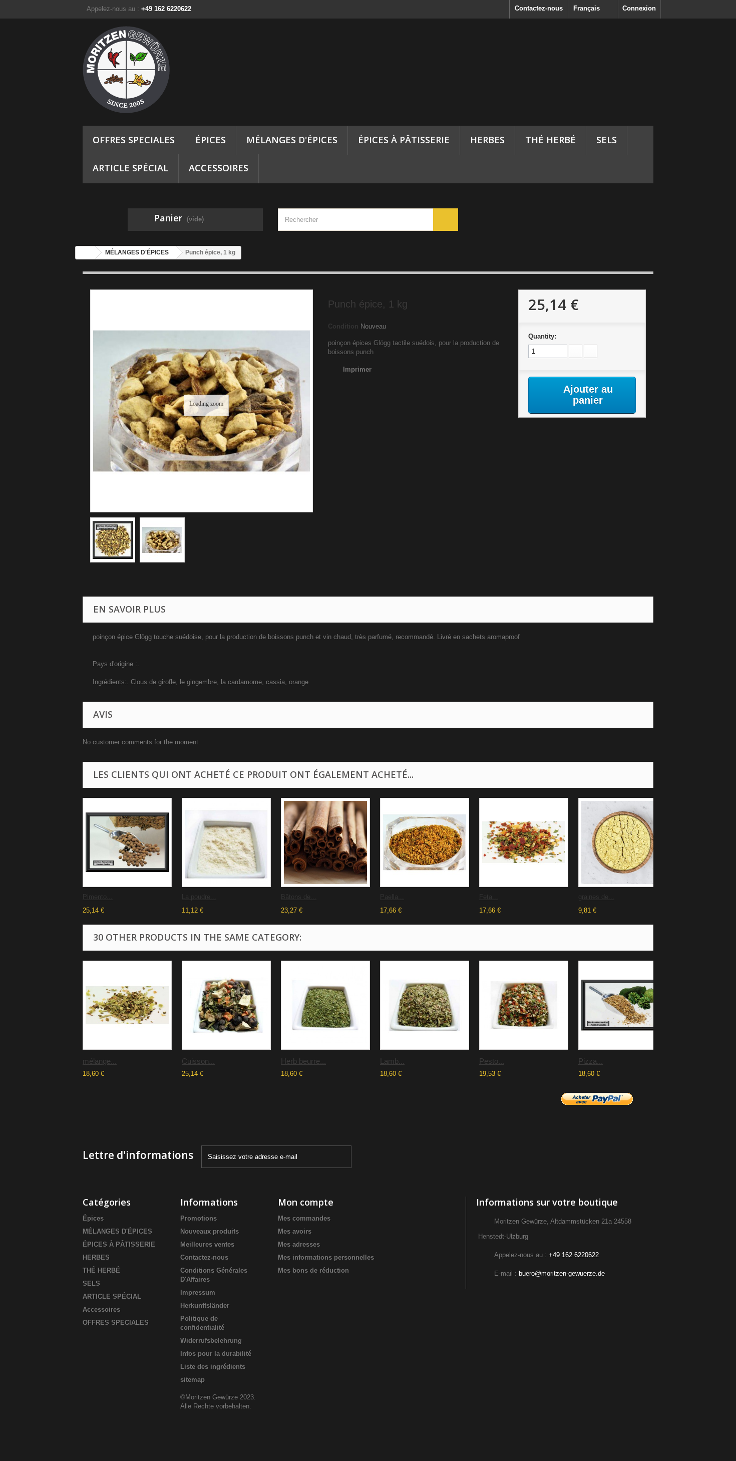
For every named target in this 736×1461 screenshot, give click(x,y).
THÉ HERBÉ (550, 140)
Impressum (197, 1292)
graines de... (596, 897)
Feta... (488, 897)
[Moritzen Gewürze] (173, 69)
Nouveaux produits (209, 1231)
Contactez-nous (539, 8)
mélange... (100, 1061)
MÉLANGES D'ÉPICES (291, 140)
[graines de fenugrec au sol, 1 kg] (622, 842)
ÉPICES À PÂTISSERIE (404, 140)
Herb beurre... (303, 1061)
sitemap (192, 1379)
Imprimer (357, 369)
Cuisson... (198, 1061)
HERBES (487, 140)
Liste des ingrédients (212, 1366)
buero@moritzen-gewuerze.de (562, 1273)
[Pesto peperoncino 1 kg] (523, 1005)
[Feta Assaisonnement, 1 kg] (523, 842)
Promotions (198, 1218)
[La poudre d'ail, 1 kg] (226, 842)
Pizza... (590, 1061)
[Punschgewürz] (162, 540)
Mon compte (305, 1202)
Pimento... (98, 897)
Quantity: (542, 336)
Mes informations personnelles (326, 1257)
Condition (343, 326)
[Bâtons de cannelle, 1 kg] (325, 842)
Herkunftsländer (204, 1305)
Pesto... (491, 1061)
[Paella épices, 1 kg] (424, 842)
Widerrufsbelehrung (211, 1340)
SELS (606, 140)
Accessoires (218, 168)
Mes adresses (299, 1244)
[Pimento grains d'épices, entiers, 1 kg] (127, 842)
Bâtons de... (298, 897)
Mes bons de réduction (313, 1270)
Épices (210, 140)
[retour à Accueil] (85, 252)
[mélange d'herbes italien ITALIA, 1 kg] (127, 1005)
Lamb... (392, 1061)
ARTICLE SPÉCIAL (130, 168)
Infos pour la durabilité (215, 1353)
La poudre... (199, 897)
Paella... (392, 897)
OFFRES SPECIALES (134, 140)
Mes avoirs (294, 1231)
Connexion (639, 8)
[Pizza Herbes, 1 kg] (622, 1005)
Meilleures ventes (207, 1244)
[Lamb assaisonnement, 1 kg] (424, 1005)
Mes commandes (304, 1218)
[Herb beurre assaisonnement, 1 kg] (325, 1005)
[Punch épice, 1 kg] (113, 540)
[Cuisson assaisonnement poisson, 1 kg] (226, 1005)
